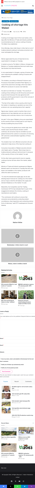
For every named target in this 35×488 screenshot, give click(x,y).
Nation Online (17, 222)
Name (2, 338)
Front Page (10, 17)
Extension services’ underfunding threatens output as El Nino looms (24, 302)
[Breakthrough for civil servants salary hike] (6, 389)
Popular (5, 381)
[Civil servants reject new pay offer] (6, 403)
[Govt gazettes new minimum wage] (6, 410)
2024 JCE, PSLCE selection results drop (22, 415)
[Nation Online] (10, 5)
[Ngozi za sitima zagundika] (9, 431)
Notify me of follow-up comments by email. (12, 364)
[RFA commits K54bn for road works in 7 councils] (9, 278)
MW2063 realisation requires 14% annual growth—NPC (25, 455)
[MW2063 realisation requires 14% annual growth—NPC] (26, 278)
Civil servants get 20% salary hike (21, 393)
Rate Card (3, 468)
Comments (28, 381)
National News (14, 21)
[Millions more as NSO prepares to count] (26, 431)
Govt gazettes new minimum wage (21, 408)
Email (2, 345)
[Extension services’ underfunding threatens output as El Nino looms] (26, 294)
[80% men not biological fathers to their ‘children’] (9, 294)
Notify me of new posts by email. (9, 367)
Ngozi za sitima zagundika (8, 437)
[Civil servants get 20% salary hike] (6, 396)
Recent (17, 381)
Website (2, 352)
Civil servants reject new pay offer (21, 401)
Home (4, 17)
